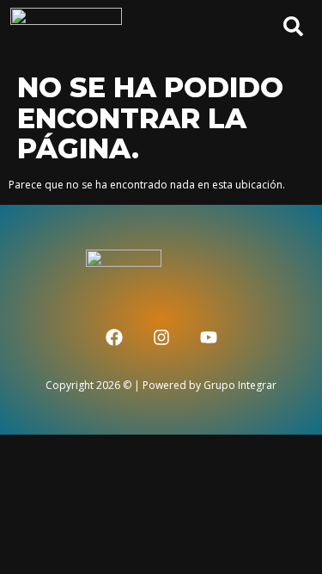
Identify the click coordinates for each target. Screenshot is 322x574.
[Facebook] (114, 337)
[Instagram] (161, 337)
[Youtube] (208, 337)
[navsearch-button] (286, 32)
